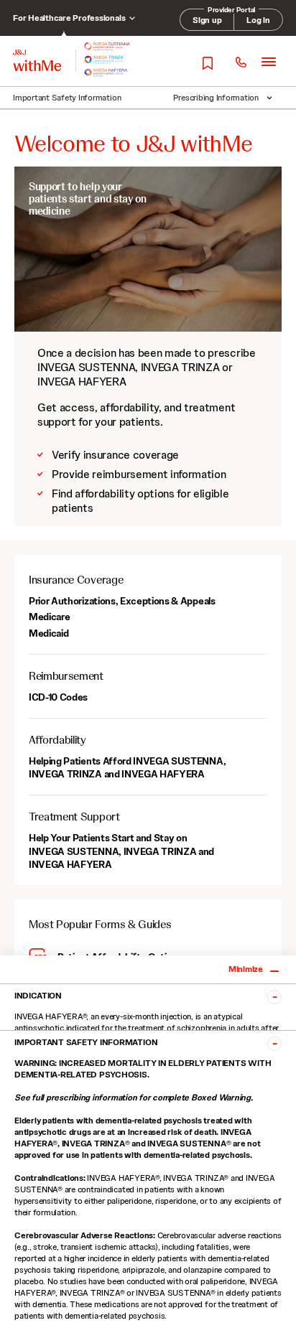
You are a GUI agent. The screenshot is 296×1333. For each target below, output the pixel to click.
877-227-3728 (240, 63)
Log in (258, 20)
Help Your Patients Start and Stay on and (121, 850)
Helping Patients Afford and (127, 767)
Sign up (207, 20)
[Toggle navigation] (268, 61)
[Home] (37, 60)
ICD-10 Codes (58, 697)
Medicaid (48, 633)
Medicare (49, 616)
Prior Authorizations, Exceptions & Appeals (122, 600)
